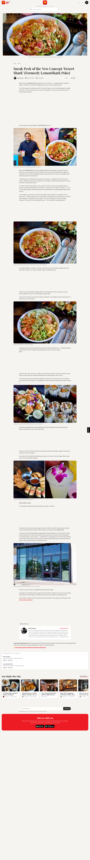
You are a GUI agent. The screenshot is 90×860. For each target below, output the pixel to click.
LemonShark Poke (8, 664)
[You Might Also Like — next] (77, 676)
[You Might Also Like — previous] (74, 676)
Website (5, 660)
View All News (83, 676)
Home (15, 63)
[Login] (82, 2)
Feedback (88, 430)
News (19, 63)
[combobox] (44, 9)
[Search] (59, 9)
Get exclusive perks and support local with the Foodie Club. (30, 647)
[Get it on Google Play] (49, 726)
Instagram (10, 660)
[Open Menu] (86, 2)
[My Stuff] (78, 2)
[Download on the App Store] (40, 726)
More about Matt (64, 628)
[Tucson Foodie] (45, 2)
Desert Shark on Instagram (25, 600)
